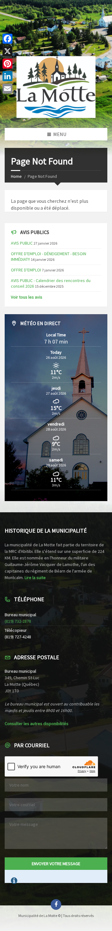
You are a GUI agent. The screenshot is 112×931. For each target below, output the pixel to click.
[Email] (7, 88)
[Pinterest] (7, 63)
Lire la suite (35, 577)
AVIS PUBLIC (22, 243)
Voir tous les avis (26, 297)
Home (16, 176)
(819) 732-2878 (18, 621)
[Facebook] (7, 38)
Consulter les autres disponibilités (36, 723)
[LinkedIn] (7, 76)
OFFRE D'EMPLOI (26, 270)
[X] (7, 51)
